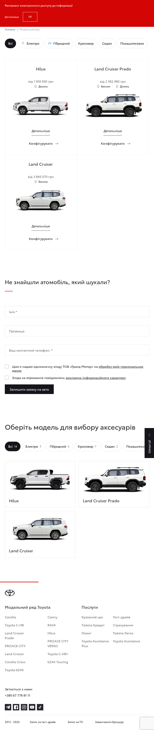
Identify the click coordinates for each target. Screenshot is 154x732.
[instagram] (24, 707)
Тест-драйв (121, 617)
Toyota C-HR (14, 625)
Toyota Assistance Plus (95, 643)
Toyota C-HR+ (58, 653)
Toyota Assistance (126, 641)
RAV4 (52, 625)
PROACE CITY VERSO (58, 643)
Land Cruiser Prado (14, 635)
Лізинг (87, 633)
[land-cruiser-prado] (113, 481)
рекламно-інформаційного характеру (96, 377)
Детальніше (12, 16)
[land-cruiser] (40, 531)
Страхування (123, 625)
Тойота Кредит (93, 625)
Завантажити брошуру (109, 722)
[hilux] (40, 481)
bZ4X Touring (58, 661)
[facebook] (16, 707)
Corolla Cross (15, 661)
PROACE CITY (15, 645)
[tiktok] (40, 707)
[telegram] (8, 707)
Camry (52, 617)
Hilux (52, 633)
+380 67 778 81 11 (17, 695)
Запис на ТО (75, 722)
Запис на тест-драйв (43, 722)
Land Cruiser (14, 653)
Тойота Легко (123, 633)
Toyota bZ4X (14, 669)
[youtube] (32, 707)
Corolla (10, 617)
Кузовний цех (92, 617)
